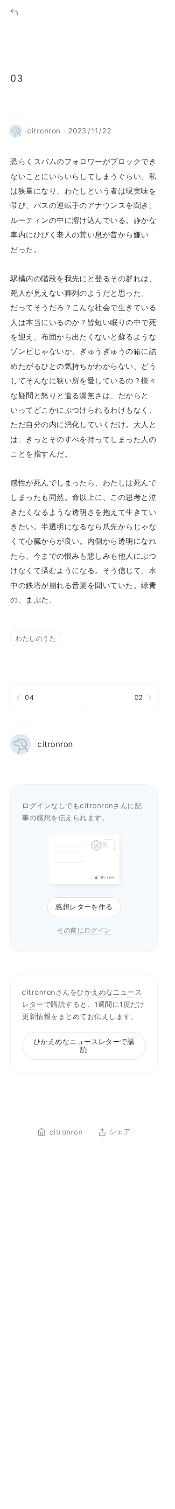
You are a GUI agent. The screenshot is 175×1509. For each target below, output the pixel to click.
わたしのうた (35, 638)
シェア (120, 1132)
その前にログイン (84, 930)
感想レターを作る (84, 906)
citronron (55, 744)
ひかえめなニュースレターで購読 (84, 1045)
